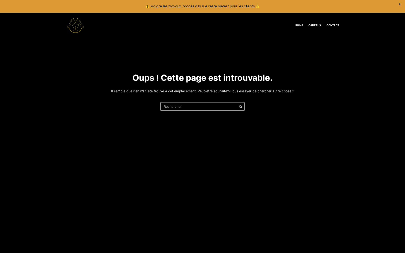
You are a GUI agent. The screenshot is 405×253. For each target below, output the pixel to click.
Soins (299, 25)
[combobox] (198, 106)
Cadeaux (314, 25)
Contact (333, 25)
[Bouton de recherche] (240, 106)
